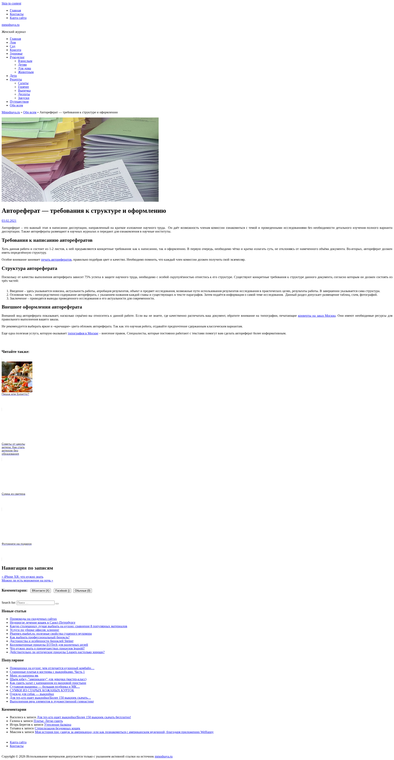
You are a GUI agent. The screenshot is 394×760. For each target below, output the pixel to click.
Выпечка (24, 90)
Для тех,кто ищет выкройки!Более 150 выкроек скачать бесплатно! (84, 717)
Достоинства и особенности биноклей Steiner (41, 641)
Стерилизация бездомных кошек (57, 728)
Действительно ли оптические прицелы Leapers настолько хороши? (57, 652)
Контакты (17, 14)
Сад (12, 46)
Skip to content (11, 3)
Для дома (24, 68)
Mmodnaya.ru (11, 112)
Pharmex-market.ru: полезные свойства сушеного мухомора (51, 633)
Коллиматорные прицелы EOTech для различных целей (49, 644)
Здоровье (16, 53)
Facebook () (62, 590)
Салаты (23, 83)
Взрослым (25, 61)
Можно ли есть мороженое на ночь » (27, 580)
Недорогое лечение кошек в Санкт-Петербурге (42, 622)
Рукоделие (17, 57)
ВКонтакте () (40, 590)
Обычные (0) (82, 590)
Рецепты (16, 79)
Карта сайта (18, 18)
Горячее (23, 87)
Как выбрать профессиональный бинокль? (40, 637)
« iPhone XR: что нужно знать (22, 576)
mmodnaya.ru (10, 24)
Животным (26, 72)
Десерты (24, 94)
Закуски (23, 98)
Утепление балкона (57, 724)
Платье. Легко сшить (48, 721)
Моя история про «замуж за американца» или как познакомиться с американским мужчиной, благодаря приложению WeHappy (124, 732)
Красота (15, 50)
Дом (13, 42)
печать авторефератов (56, 259)
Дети (13, 75)
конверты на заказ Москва (317, 315)
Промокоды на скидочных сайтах (33, 619)
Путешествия (19, 101)
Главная (15, 10)
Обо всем (16, 105)
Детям (22, 64)
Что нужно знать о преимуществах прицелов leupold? (47, 648)
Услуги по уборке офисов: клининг (34, 630)
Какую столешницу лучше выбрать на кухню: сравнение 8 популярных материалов (68, 626)
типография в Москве (83, 333)
